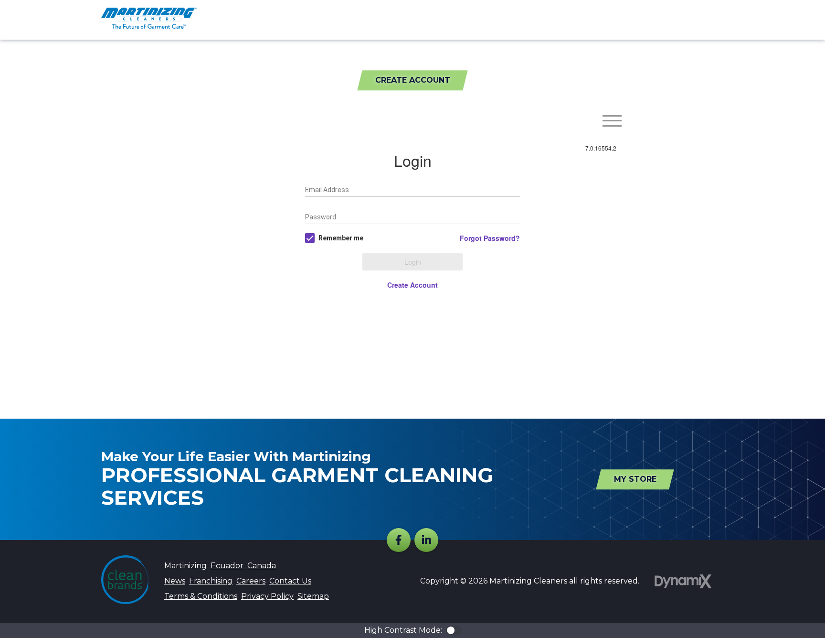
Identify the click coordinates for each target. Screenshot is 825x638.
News (174, 580)
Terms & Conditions (200, 596)
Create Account (412, 80)
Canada (261, 565)
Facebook (399, 540)
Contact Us (290, 580)
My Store (635, 479)
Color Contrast (453, 630)
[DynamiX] (683, 581)
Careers (250, 580)
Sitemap (313, 596)
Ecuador (227, 565)
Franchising (211, 580)
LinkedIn (426, 540)
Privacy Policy (267, 596)
